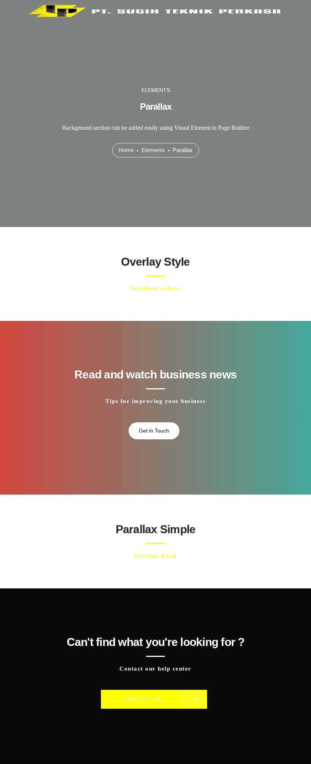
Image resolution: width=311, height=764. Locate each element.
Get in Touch (154, 431)
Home (126, 150)
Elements (153, 150)
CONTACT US (143, 699)
